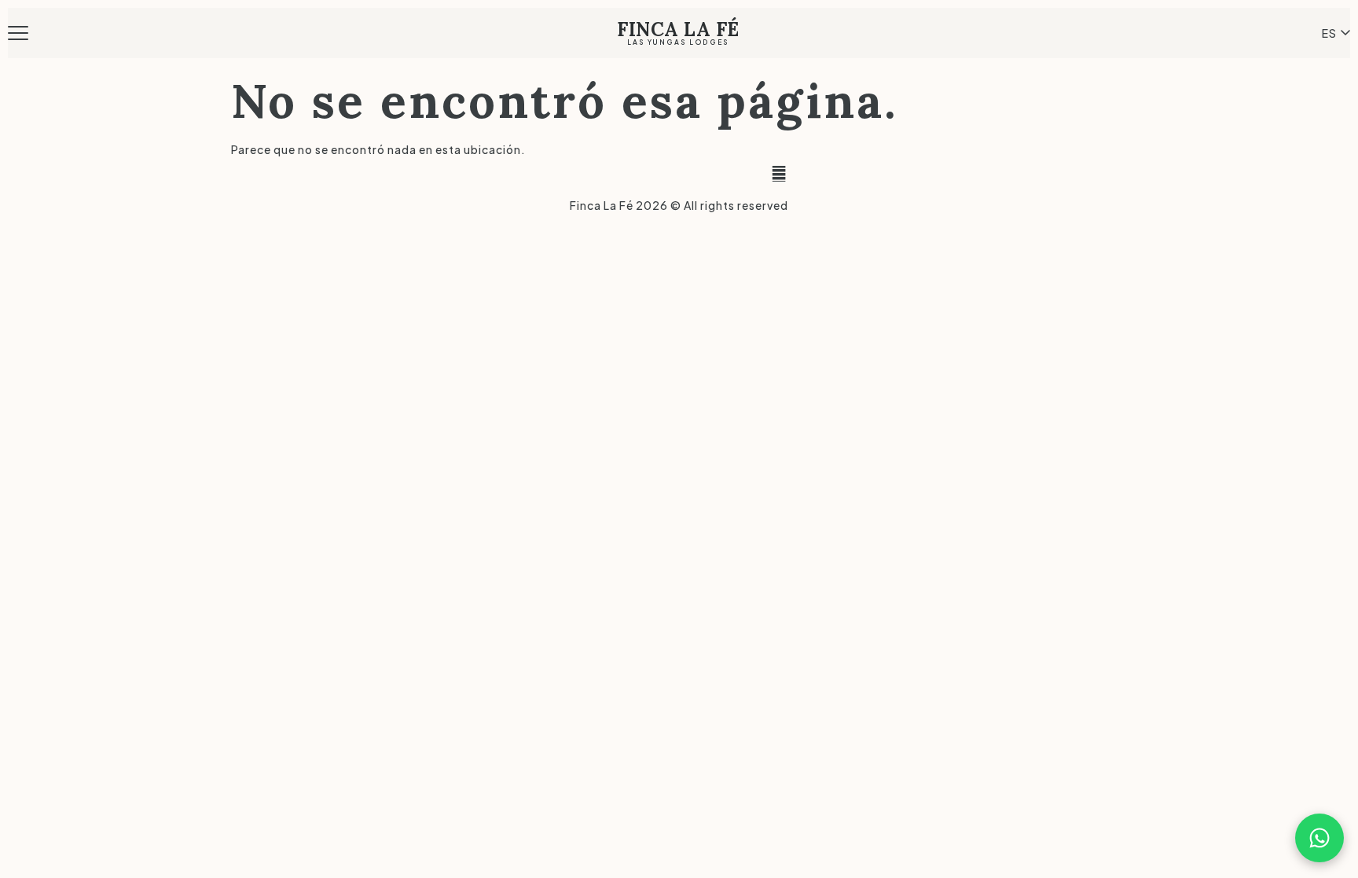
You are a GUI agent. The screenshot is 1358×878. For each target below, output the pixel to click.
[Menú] (21, 33)
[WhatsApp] (1319, 838)
